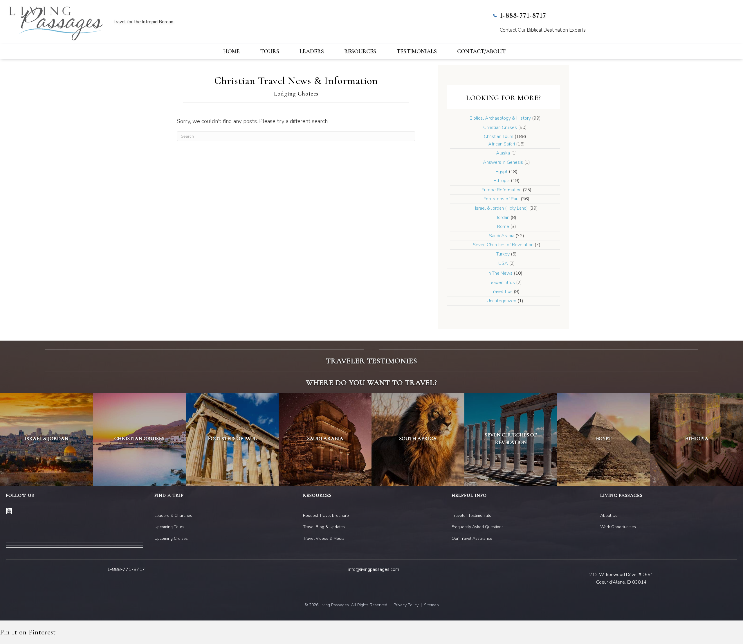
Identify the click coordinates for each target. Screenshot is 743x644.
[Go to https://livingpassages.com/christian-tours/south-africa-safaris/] (418, 439)
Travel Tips (502, 291)
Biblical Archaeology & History (500, 118)
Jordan (503, 217)
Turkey (503, 254)
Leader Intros (501, 282)
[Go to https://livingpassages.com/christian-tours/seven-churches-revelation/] (510, 439)
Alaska (503, 153)
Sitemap (431, 605)
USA (503, 263)
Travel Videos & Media (324, 538)
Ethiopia (502, 180)
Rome (503, 226)
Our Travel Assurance (472, 538)
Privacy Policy (406, 605)
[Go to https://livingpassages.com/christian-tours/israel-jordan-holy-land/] (46, 439)
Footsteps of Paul (502, 199)
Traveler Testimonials (471, 515)
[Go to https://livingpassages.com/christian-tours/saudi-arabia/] (325, 439)
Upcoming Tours (169, 527)
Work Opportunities (618, 527)
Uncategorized (501, 301)
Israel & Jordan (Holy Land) (501, 208)
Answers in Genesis (503, 162)
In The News (500, 273)
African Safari (501, 144)
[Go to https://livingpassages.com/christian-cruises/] (139, 439)
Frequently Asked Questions (478, 527)
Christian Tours (498, 136)
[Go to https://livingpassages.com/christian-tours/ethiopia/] (696, 439)
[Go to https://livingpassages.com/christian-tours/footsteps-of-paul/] (232, 439)
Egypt (502, 171)
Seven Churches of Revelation (503, 245)
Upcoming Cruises (171, 538)
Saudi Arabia (501, 236)
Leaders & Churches (173, 515)
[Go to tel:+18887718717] (613, 23)
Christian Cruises (500, 127)
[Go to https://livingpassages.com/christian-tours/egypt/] (603, 439)
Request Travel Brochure (326, 515)
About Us (608, 515)
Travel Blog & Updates (324, 527)
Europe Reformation (501, 190)
